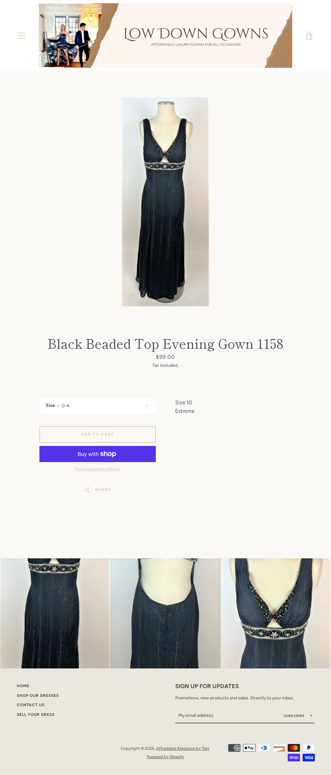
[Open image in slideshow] (165, 201)
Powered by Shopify (165, 756)
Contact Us (31, 705)
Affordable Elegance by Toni (182, 748)
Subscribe (295, 716)
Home (23, 686)
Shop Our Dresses (38, 695)
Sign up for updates (207, 686)
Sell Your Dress (36, 714)
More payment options (97, 469)
